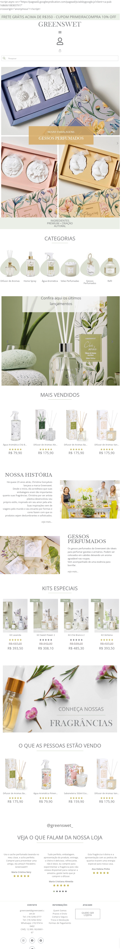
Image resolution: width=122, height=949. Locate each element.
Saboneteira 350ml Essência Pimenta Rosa (85, 793)
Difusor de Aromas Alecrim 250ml (50, 444)
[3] (59, 891)
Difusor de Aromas (10, 280)
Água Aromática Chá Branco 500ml (20, 444)
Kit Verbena (107, 635)
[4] (62, 891)
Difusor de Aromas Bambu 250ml (80, 444)
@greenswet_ (60, 825)
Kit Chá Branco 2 (76, 635)
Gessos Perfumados (90, 282)
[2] (56, 891)
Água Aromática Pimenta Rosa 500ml (51, 793)
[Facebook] (32, 940)
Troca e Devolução (60, 919)
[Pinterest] (41, 940)
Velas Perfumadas (70, 280)
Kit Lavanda (15, 635)
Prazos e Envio (60, 913)
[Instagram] (23, 940)
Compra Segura (60, 916)
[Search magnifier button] (4, 58)
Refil (110, 280)
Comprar (15, 460)
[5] (65, 891)
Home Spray (30, 280)
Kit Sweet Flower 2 (46, 635)
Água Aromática (50, 280)
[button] (59, 32)
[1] (54, 891)
